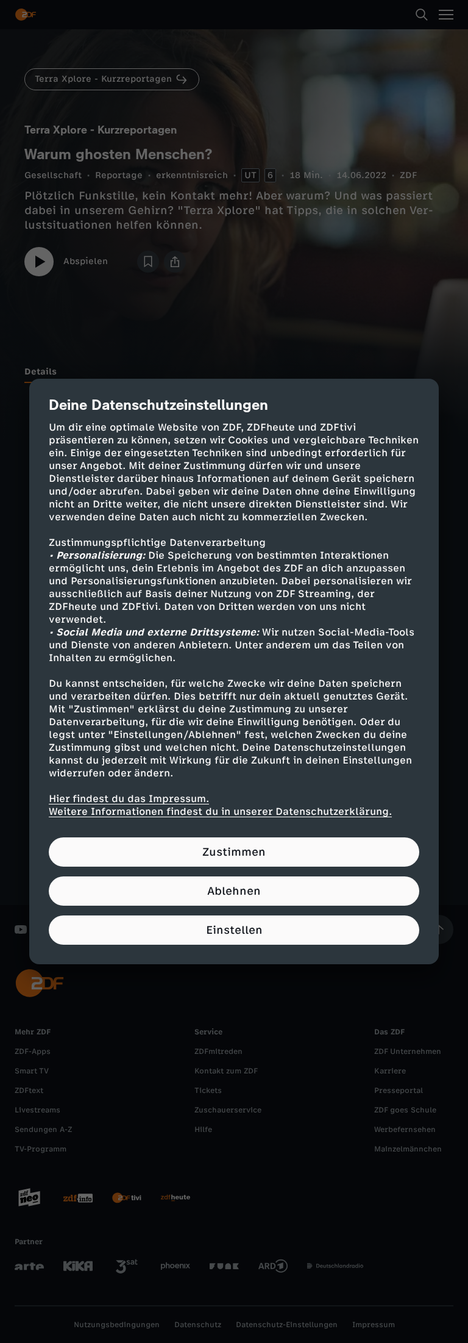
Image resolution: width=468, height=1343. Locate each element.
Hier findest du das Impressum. (129, 798)
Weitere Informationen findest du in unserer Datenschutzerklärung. (220, 811)
